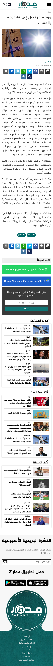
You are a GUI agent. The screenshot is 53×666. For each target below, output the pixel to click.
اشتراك (26, 309)
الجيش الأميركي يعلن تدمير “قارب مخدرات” (19, 484)
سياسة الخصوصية (26, 660)
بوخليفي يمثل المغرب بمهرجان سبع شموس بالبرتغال (17, 472)
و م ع (48, 62)
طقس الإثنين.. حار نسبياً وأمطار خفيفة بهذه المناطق (18, 330)
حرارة (30, 234)
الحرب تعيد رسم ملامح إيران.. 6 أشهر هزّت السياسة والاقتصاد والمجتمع (18, 370)
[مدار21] (27, 4)
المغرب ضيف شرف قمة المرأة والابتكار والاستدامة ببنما (19, 381)
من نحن (26, 656)
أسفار (28, 337)
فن (29, 467)
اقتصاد (27, 377)
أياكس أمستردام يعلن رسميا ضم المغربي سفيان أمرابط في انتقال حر (17, 403)
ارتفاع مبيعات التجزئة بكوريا (19, 413)
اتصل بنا (26, 650)
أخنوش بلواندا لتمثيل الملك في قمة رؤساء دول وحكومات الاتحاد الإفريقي (17, 522)
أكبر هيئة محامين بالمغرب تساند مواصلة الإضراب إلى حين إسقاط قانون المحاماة (18, 509)
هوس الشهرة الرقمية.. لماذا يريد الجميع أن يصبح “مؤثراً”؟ (19, 452)
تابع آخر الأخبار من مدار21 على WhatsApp (25, 270)
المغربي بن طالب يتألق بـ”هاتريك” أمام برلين (21, 495)
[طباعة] (41, 71)
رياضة (27, 397)
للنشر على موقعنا (27, 643)
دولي (28, 351)
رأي (29, 422)
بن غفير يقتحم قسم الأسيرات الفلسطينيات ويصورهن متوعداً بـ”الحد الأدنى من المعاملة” (18, 356)
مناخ (20, 234)
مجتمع (27, 503)
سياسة (27, 516)
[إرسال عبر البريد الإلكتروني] (5, 71)
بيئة (49, 12)
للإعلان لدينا (26, 646)
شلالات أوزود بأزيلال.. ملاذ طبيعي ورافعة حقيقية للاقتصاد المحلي (17, 343)
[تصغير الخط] (23, 76)
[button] (49, 4)
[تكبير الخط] (29, 76)
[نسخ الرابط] (47, 71)
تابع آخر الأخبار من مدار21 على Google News (25, 281)
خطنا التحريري (26, 640)
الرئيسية (26, 636)
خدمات (27, 325)
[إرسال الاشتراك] (5, 562)
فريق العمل (26, 653)
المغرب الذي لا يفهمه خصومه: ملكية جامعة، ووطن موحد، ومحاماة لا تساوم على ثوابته (18, 428)
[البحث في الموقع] (4, 4)
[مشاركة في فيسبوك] (35, 71)
